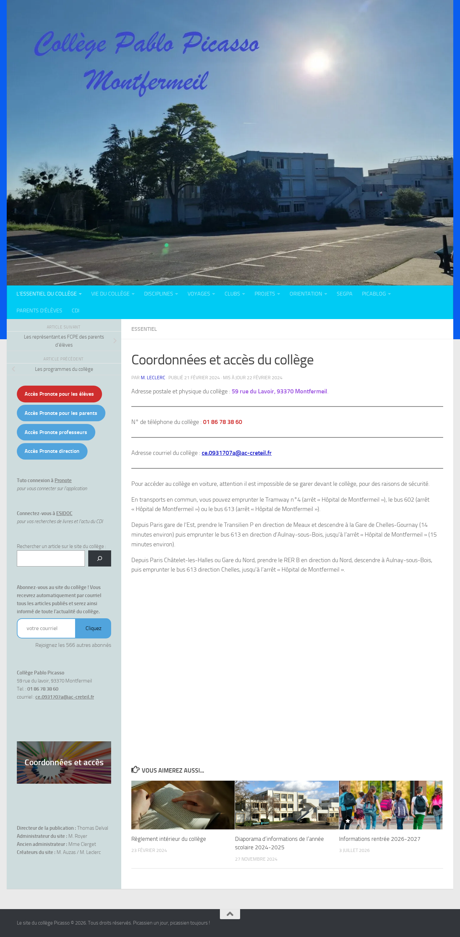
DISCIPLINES (158, 293)
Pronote (63, 480)
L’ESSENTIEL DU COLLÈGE (47, 293)
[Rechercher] (99, 558)
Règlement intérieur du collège (168, 838)
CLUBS (232, 293)
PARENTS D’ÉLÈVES (39, 310)
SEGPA (345, 293)
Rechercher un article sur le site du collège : (61, 546)
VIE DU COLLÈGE (110, 293)
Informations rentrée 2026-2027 (380, 838)
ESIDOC (64, 513)
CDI (75, 310)
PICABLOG (374, 293)
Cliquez (93, 628)
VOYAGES (199, 293)
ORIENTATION (306, 293)
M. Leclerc (153, 378)
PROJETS (265, 293)
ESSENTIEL (144, 329)
